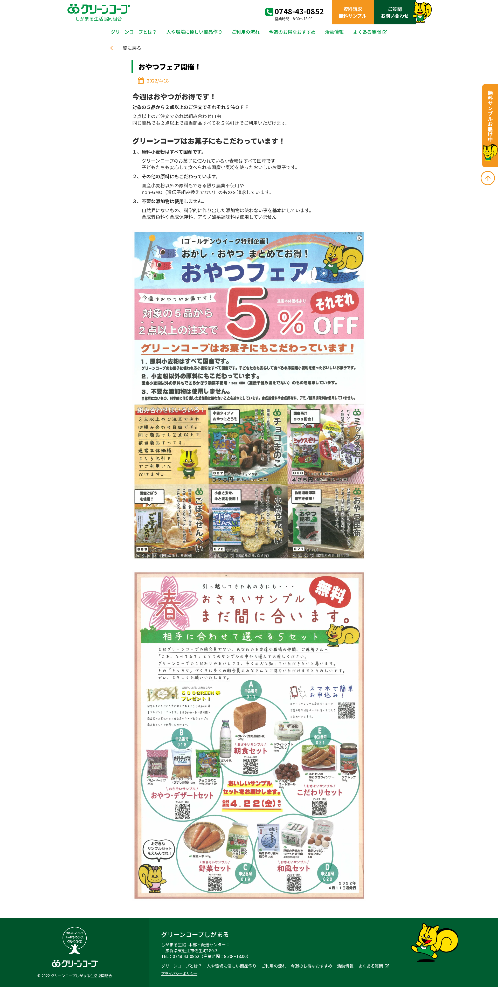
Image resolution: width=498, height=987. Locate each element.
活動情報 (334, 32)
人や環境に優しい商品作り (194, 32)
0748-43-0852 (299, 11)
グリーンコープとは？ (134, 32)
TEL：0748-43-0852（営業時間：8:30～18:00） (206, 956)
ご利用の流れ (246, 32)
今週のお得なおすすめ (292, 32)
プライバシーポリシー (179, 973)
